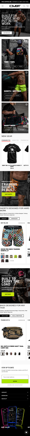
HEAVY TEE (15, 140)
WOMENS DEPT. (14, 218)
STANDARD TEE (6, 140)
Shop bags (8, 294)
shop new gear (6, 32)
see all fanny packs (17, 315)
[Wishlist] (26, 432)
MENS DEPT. (4, 218)
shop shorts (8, 194)
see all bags (5, 315)
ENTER (15, 381)
